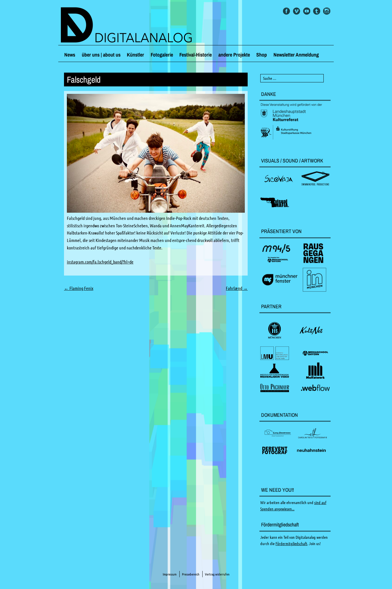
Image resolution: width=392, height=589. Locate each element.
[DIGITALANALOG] (196, 25)
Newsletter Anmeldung (296, 54)
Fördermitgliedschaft (291, 543)
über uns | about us (101, 54)
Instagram (326, 11)
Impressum (169, 574)
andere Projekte (234, 54)
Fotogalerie (162, 54)
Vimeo (296, 11)
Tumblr (316, 11)
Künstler (135, 54)
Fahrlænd (237, 288)
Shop (261, 54)
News (69, 54)
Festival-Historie (195, 54)
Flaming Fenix (78, 288)
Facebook (286, 11)
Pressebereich (190, 574)
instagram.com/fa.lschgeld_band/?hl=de (100, 261)
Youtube (306, 11)
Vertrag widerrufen (217, 574)
